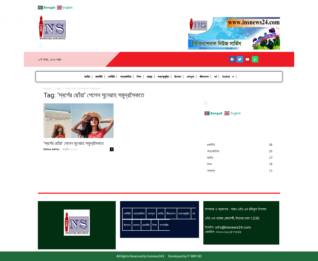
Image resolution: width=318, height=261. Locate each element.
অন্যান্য (226, 76)
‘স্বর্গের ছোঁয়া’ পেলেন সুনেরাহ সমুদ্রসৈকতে (73, 143)
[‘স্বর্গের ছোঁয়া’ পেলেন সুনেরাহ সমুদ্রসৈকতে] (78, 120)
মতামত (136, 225)
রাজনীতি (99, 76)
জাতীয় (87, 76)
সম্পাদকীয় (164, 225)
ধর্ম (215, 76)
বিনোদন (177, 76)
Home (47, 88)
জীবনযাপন (204, 76)
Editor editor (51, 149)
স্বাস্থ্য (149, 76)
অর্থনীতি (111, 76)
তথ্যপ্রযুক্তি (163, 76)
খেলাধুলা (190, 76)
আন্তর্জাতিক (125, 76)
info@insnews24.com (233, 227)
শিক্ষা (139, 76)
